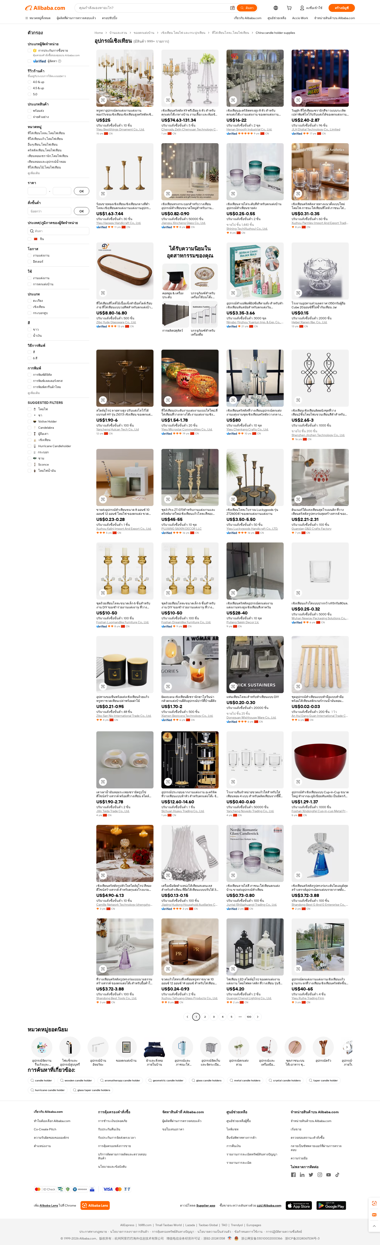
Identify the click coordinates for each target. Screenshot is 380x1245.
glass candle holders (208, 1080)
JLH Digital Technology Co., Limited (316, 129)
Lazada (190, 1225)
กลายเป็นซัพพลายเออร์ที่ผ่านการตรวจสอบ (316, 1148)
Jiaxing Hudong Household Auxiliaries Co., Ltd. (190, 904)
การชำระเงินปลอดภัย (112, 1121)
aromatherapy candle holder (122, 1080)
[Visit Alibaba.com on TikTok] (337, 1174)
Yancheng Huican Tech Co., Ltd (117, 429)
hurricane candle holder (50, 1090)
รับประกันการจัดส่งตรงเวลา (117, 1137)
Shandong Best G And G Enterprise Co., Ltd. (320, 904)
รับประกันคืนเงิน (109, 1129)
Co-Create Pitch (45, 1129)
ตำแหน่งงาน (42, 1146)
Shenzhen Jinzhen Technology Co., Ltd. (318, 435)
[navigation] (58, 525)
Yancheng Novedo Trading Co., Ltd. (250, 811)
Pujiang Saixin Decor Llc (243, 622)
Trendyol (237, 1225)
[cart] (290, 8)
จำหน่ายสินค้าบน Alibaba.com (311, 1121)
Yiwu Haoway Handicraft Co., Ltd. (118, 223)
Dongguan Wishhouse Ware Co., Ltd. (251, 717)
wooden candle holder (78, 1080)
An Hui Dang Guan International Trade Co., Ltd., (320, 715)
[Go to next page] (258, 1017)
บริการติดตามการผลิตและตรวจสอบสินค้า (122, 1156)
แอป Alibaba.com (269, 1205)
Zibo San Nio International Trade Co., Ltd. (123, 715)
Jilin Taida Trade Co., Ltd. (113, 811)
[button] (232, 8)
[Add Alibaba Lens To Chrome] (95, 1205)
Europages (254, 1225)
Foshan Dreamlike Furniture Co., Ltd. (186, 622)
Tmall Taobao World (168, 1225)
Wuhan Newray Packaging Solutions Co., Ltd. (320, 618)
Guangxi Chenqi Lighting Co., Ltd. (249, 998)
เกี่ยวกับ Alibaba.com (48, 1111)
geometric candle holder (168, 1080)
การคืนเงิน (234, 1146)
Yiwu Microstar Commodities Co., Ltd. (186, 429)
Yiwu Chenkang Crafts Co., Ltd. (248, 429)
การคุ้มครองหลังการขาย (114, 1146)
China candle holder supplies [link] (275, 32)
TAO (224, 1225)
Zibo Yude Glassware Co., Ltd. (116, 322)
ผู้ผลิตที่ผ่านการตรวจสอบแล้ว (181, 1121)
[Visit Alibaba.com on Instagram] (319, 1174)
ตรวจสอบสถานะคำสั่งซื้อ (307, 1137)
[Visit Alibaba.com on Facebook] (293, 1174)
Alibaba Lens (49, 1205)
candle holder (43, 1080)
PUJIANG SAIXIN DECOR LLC (181, 528)
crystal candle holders (287, 1080)
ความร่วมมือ (299, 1158)
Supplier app (205, 1205)
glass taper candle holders (93, 1090)
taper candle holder (325, 1080)
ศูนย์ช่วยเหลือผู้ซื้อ (239, 1121)
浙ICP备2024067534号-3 (302, 1238)
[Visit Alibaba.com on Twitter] (311, 1174)
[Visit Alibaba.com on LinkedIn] (302, 1174)
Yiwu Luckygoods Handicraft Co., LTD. (252, 528)
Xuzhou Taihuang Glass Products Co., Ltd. (189, 998)
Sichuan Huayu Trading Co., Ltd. (182, 811)
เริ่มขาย (296, 1129)
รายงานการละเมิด (239, 1162)
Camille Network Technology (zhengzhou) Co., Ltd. (124, 904)
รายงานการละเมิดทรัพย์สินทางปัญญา (252, 1154)
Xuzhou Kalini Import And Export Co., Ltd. (123, 528)
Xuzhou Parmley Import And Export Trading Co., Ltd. (320, 223)
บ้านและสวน (118, 32)
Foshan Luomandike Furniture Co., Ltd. (122, 622)
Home (99, 32)
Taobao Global (208, 1225)
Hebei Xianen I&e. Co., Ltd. (309, 322)
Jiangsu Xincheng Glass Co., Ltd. (183, 223)
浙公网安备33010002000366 (261, 1238)
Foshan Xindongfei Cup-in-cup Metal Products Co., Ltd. (320, 811)
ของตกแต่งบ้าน (144, 32)
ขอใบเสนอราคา (173, 1129)
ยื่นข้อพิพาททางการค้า (241, 1137)
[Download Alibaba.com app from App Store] (299, 1205)
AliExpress (127, 1225)
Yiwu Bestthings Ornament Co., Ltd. (120, 129)
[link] (374, 1203)
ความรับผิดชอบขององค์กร (51, 1137)
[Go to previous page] (187, 1017)
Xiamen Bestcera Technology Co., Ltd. (187, 715)
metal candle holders (247, 1080)
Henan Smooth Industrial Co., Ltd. (249, 129)
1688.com (145, 1225)
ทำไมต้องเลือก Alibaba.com (52, 1121)
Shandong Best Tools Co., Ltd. (116, 998)
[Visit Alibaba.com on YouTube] (328, 1174)
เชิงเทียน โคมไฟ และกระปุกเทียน (183, 32)
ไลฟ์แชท (232, 1129)
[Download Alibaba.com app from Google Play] (331, 1205)
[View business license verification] (230, 1238)
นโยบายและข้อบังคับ (112, 1166)
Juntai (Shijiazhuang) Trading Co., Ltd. (252, 904)
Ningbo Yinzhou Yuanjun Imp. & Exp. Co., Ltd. (255, 322)
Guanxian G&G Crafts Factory (311, 528)
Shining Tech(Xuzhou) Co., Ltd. (247, 228)
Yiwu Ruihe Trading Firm (308, 998)
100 (249, 1016)
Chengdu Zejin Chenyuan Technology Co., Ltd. (190, 129)
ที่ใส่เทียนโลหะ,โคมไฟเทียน (230, 32)
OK (81, 191)
